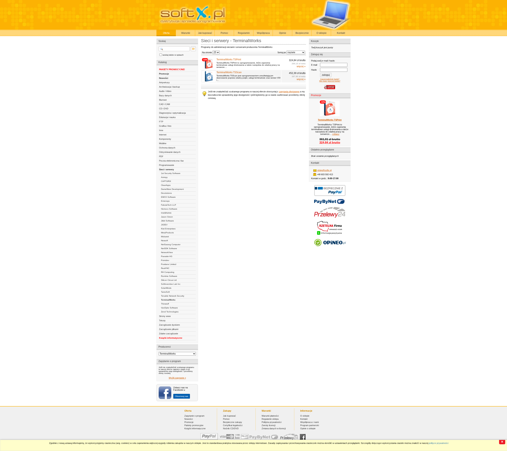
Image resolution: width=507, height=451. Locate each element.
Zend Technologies (169, 312)
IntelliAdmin (166, 213)
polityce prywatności (438, 443)
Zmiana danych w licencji (274, 428)
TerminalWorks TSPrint (228, 59)
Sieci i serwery (166, 169)
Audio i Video (165, 91)
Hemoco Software (169, 209)
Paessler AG (166, 256)
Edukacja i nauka (167, 117)
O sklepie (321, 33)
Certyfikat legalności (232, 425)
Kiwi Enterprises (168, 229)
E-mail (314, 65)
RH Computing (167, 272)
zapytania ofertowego (289, 91)
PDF (161, 156)
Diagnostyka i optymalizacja (172, 113)
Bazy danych (165, 95)
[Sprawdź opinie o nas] (330, 249)
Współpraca (263, 33)
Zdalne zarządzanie (168, 333)
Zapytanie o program (194, 416)
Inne (161, 130)
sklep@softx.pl (324, 170)
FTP (161, 121)
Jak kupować (205, 33)
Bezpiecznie (302, 33)
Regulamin (244, 33)
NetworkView (167, 252)
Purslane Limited (168, 264)
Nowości (163, 78)
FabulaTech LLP (168, 205)
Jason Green (167, 217)
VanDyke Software (169, 308)
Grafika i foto (165, 126)
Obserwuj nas (181, 396)
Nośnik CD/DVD (231, 428)
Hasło (314, 70)
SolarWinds (166, 288)
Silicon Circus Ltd (169, 280)
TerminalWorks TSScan (229, 72)
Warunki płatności (270, 416)
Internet (162, 134)
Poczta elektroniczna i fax (171, 161)
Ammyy (164, 177)
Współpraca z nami (309, 422)
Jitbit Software (167, 221)
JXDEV (164, 225)
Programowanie (166, 165)
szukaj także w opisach (173, 55)
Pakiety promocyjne (193, 425)
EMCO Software (168, 197)
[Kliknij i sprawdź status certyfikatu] (330, 234)
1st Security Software (170, 173)
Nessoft (164, 240)
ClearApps (166, 185)
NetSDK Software (169, 248)
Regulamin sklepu (270, 419)
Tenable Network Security (172, 296)
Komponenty (165, 139)
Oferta (166, 33)
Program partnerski (309, 425)
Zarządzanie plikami (168, 329)
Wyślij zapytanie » (177, 378)
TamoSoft (165, 292)
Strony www (165, 316)
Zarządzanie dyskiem (169, 325)
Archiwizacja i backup (169, 87)
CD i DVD (163, 108)
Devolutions (166, 193)
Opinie (282, 33)
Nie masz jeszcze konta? (329, 81)
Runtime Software (169, 276)
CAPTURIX (166, 181)
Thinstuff (165, 304)
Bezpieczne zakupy (232, 422)
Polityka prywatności (271, 422)
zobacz (335, 134)
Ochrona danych (167, 148)
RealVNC (165, 268)
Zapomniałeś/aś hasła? (329, 79)
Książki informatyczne (170, 338)
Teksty (162, 320)
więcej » (301, 66)
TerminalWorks (168, 300)
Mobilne (162, 143)
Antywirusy (164, 82)
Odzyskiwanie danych (169, 152)
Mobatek (165, 236)
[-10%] (209, 68)
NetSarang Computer (170, 244)
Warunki (185, 33)
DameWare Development (172, 189)
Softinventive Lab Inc (170, 284)
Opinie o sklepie (307, 428)
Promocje (164, 74)
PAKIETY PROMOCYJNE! (172, 69)
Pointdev (165, 260)
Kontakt (341, 33)
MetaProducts (167, 233)
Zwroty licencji (268, 425)
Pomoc (224, 33)
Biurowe (163, 100)
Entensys (165, 201)
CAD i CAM (164, 104)
